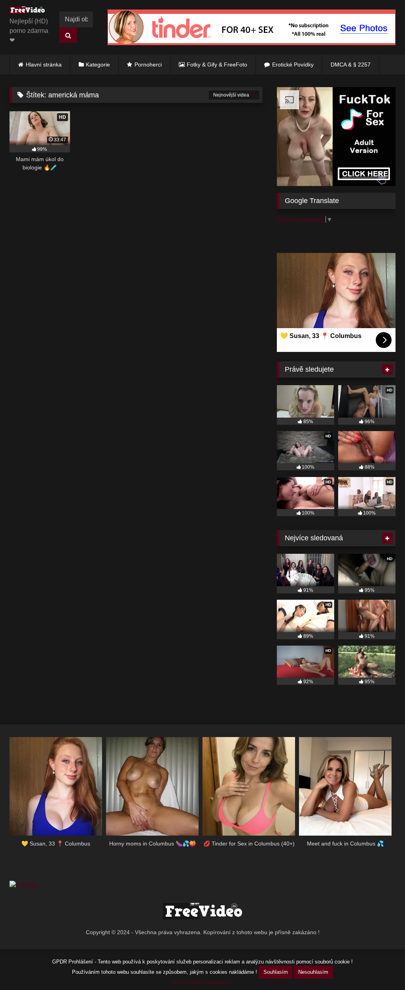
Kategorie (98, 64)
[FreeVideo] (29, 11)
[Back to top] (380, 966)
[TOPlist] (23, 885)
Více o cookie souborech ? (202, 982)
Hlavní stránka (44, 64)
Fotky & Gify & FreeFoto (217, 64)
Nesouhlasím (313, 972)
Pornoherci (148, 64)
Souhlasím (275, 972)
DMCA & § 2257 (351, 64)
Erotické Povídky (293, 64)
